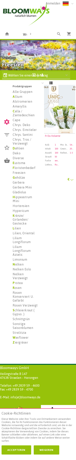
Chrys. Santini (23, 135)
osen (17, 288)
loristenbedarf (24, 168)
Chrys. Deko (21, 125)
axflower (21, 337)
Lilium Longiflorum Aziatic (22, 251)
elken (18, 264)
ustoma (19, 163)
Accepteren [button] (16, 449)
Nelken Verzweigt (20, 276)
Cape (16, 120)
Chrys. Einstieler (25, 130)
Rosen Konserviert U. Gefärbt (23, 296)
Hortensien (21, 206)
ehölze (19, 177)
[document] (38, 427)
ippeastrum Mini (22, 199)
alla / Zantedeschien (24, 113)
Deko (16, 153)
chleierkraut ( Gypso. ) (24, 312)
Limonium (20, 259)
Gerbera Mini (22, 187)
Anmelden (53, 3)
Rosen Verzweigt (25, 305)
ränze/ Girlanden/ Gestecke (20, 219)
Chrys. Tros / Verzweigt (22, 141)
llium (17, 97)
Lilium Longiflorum (22, 240)
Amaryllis (20, 106)
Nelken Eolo (22, 269)
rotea (18, 283)
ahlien (18, 148)
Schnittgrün (21, 319)
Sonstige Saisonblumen (23, 326)
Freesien (19, 173)
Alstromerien (22, 101)
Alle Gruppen (22, 92)
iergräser (20, 342)
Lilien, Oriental (23, 233)
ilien (17, 228)
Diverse (18, 158)
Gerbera (19, 182)
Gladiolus (19, 192)
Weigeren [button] (46, 449)
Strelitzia (19, 333)
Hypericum (21, 211)
